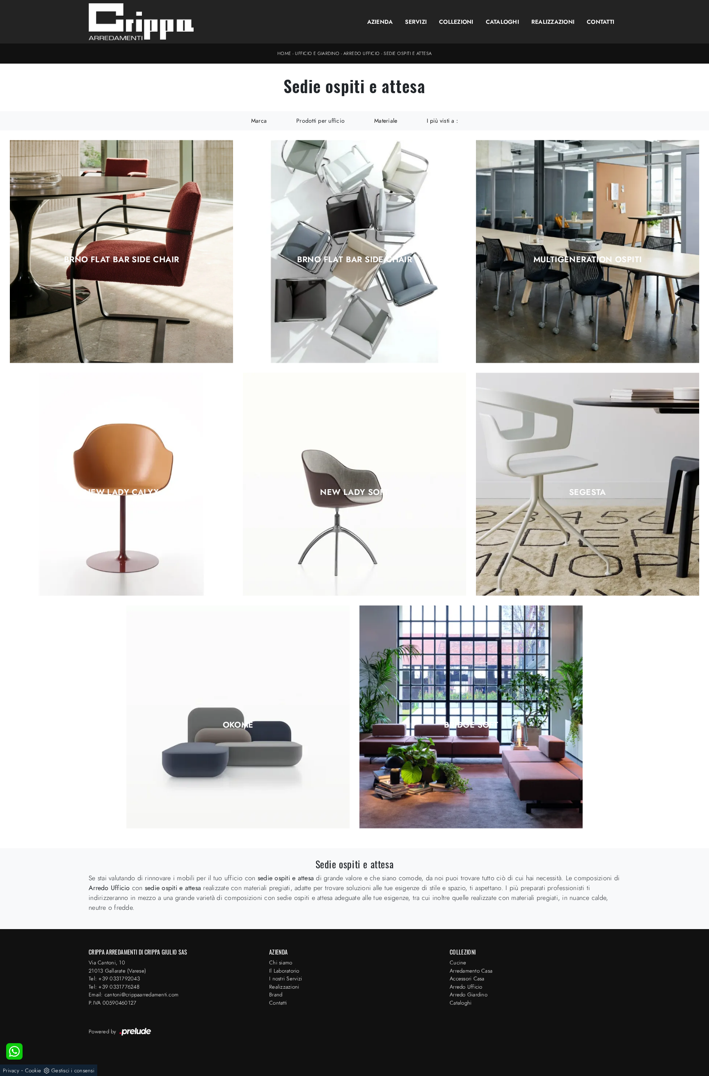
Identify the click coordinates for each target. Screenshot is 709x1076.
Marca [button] (259, 121)
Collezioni (456, 22)
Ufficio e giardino (317, 53)
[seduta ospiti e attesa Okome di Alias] (238, 717)
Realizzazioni (552, 22)
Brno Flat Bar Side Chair (121, 259)
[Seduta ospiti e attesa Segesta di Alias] (587, 484)
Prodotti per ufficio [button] (320, 121)
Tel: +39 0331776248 (114, 987)
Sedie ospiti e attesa (408, 53)
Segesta (587, 492)
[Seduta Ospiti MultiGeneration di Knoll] (587, 251)
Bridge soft (471, 725)
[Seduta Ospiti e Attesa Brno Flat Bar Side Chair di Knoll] (354, 251)
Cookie (33, 1070)
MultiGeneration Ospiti (587, 259)
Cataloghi (502, 22)
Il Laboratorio (284, 971)
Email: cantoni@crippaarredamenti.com (133, 994)
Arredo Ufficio (361, 53)
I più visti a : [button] (442, 121)
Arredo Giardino (468, 994)
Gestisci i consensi (72, 1070)
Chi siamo (280, 962)
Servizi (416, 22)
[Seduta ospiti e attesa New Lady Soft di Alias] (354, 484)
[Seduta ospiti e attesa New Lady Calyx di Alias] (121, 484)
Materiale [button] (385, 121)
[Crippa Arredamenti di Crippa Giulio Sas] (141, 21)
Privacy (11, 1070)
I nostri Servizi (285, 978)
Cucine (458, 962)
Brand (275, 994)
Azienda (380, 22)
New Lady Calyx (121, 492)
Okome (238, 725)
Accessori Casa (467, 978)
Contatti (600, 22)
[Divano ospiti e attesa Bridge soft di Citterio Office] (471, 717)
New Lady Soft (354, 492)
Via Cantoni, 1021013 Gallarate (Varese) (117, 967)
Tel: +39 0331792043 (114, 978)
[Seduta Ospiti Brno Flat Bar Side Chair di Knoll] (121, 251)
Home (284, 53)
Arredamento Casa (471, 971)
